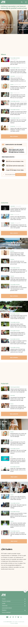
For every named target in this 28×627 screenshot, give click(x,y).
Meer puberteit (14, 414)
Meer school (14, 541)
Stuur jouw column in (20, 174)
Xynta (16, 623)
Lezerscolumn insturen (7, 608)
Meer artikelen (14, 136)
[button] (24, 599)
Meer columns (14, 233)
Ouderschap (4, 605)
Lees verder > (17, 150)
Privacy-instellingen (6, 612)
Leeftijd (3, 603)
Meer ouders (14, 477)
